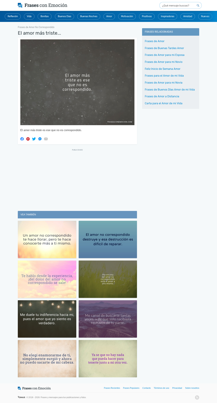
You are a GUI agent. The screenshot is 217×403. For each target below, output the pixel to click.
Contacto (146, 388)
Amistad (187, 16)
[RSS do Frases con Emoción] (197, 397)
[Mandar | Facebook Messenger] (39, 138)
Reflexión (13, 16)
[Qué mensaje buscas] (198, 5)
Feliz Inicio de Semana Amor (162, 68)
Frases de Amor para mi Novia (163, 82)
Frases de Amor (154, 41)
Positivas (147, 16)
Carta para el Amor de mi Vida (163, 103)
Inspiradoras (167, 16)
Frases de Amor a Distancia (162, 96)
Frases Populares (131, 388)
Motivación (127, 16)
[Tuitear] (33, 138)
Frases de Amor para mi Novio (163, 62)
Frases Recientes (112, 388)
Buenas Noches (88, 16)
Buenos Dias (64, 16)
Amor (109, 16)
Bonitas (45, 16)
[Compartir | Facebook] (22, 138)
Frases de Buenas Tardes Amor (164, 48)
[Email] (45, 138)
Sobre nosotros (192, 388)
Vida (29, 16)
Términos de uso (161, 388)
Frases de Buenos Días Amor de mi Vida (170, 89)
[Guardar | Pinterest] (28, 138)
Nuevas (205, 16)
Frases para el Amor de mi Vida (164, 75)
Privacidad (177, 388)
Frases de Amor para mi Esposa (164, 55)
